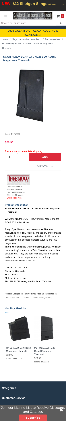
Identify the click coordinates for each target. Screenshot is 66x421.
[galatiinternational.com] (33, 15)
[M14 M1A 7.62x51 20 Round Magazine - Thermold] (47, 341)
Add (45, 157)
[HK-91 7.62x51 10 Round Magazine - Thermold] (19, 341)
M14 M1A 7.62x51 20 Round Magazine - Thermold (44, 351)
